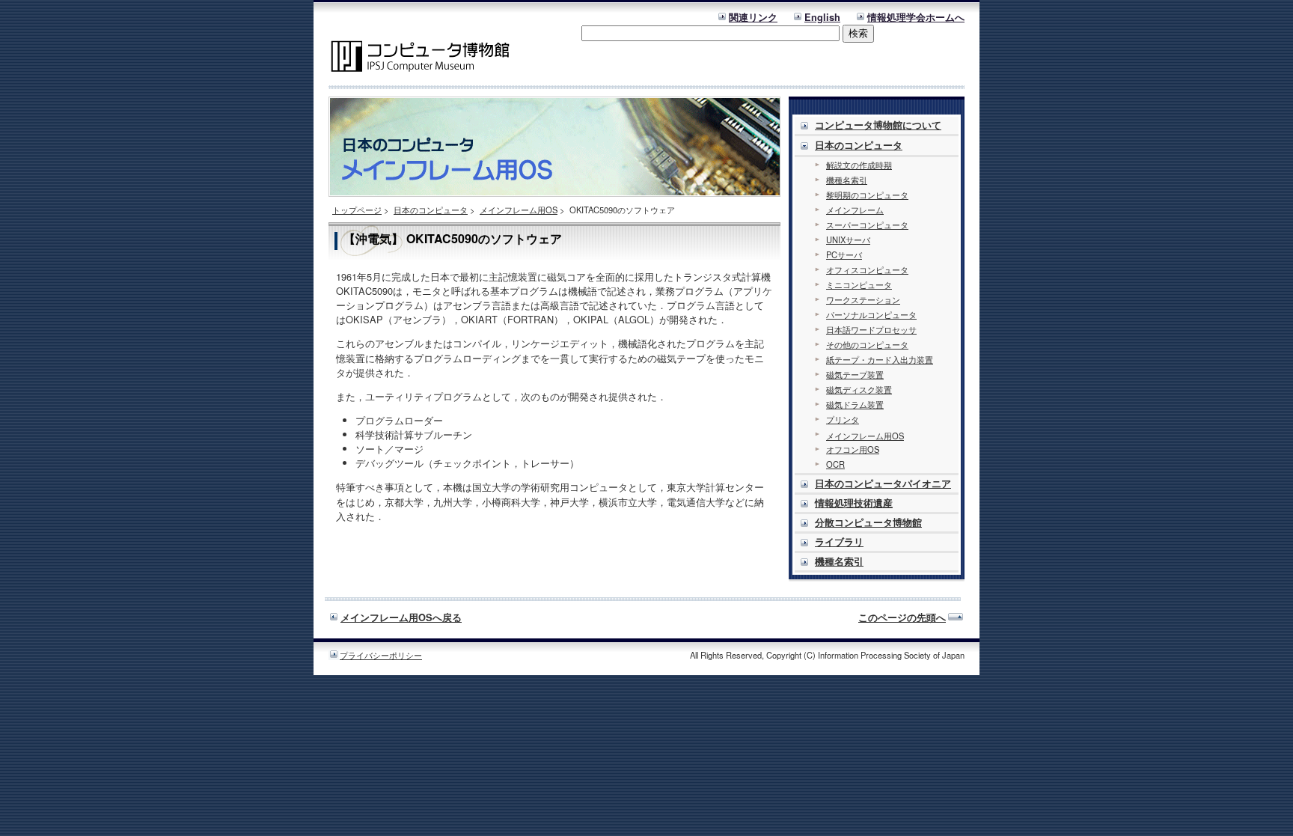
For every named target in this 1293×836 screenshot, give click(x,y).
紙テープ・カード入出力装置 (879, 359)
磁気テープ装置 (855, 374)
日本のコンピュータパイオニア (883, 483)
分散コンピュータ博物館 (868, 522)
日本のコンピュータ (431, 210)
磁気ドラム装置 (855, 404)
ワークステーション (863, 299)
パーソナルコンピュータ (871, 314)
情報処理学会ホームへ (916, 17)
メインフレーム (855, 210)
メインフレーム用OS (518, 210)
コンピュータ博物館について (878, 125)
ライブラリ (839, 542)
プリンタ (842, 419)
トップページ (357, 210)
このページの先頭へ (902, 617)
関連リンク (753, 17)
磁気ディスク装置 (859, 389)
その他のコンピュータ (867, 344)
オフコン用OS (852, 449)
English (822, 17)
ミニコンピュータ (859, 284)
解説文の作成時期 (859, 165)
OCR (835, 464)
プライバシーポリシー (381, 655)
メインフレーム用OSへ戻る (401, 617)
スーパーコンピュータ (867, 225)
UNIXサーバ (848, 239)
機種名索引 (846, 180)
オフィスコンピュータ (867, 269)
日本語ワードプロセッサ (871, 329)
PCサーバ (844, 254)
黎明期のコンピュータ (867, 195)
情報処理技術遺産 (854, 503)
